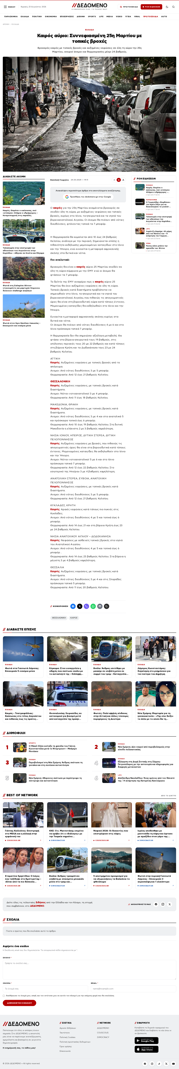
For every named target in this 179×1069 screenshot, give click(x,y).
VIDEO (119, 16)
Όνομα (7, 983)
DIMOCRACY (103, 1037)
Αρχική (6, 24)
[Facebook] (73, 606)
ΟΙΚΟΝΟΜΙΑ (51, 16)
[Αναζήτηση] (173, 7)
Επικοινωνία (65, 1051)
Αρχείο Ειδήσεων (68, 1028)
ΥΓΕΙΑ (128, 16)
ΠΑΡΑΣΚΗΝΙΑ (11, 16)
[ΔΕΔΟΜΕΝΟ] (21, 1024)
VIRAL (137, 16)
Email (94, 983)
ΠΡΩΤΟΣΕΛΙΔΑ (150, 16)
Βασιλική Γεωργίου (59, 180)
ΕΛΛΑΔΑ (25, 16)
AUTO (164, 16)
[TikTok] (159, 1063)
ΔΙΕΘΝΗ (81, 16)
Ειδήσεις (41, 902)
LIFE (101, 16)
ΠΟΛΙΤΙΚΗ (37, 16)
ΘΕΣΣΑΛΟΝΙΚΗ (59, 618)
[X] (169, 904)
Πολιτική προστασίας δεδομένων (75, 1042)
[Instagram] (163, 904)
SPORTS (92, 16)
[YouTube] (173, 1063)
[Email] (100, 606)
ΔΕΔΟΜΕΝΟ (37, 906)
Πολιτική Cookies (67, 1037)
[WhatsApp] (93, 606)
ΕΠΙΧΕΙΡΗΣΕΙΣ (67, 16)
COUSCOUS (103, 1033)
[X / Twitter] (79, 606)
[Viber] (86, 606)
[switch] (167, 7)
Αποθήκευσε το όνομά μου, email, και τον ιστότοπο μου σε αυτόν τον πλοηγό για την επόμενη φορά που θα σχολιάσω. (60, 996)
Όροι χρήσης (66, 1046)
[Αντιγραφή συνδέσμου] (106, 606)
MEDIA (109, 16)
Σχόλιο (7, 958)
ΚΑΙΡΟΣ (73, 618)
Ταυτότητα (65, 1033)
